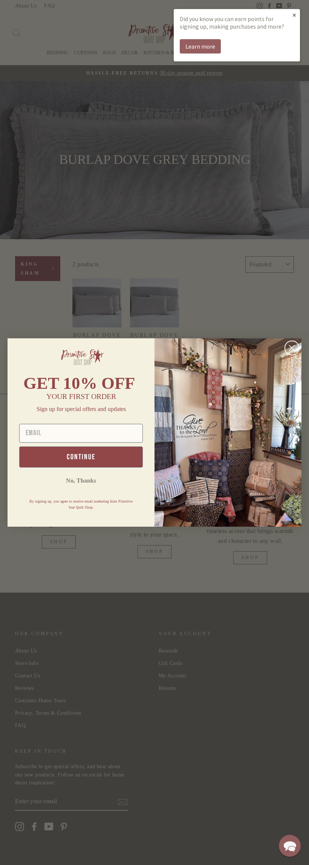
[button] (290, 846)
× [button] (294, 15)
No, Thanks (81, 480)
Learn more (200, 46)
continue (81, 457)
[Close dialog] (291, 348)
